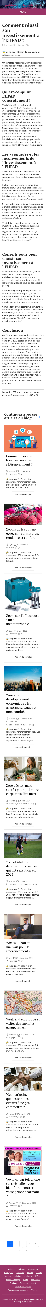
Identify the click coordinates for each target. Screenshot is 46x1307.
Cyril (11, 545)
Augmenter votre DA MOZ (25, 395)
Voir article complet (23, 494)
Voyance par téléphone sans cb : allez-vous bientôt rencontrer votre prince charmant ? (23, 1187)
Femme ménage (13, 1279)
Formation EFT (9, 392)
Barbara (12, 1035)
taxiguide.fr (10, 52)
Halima (12, 471)
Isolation (17, 1276)
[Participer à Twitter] (30, 408)
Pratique (13, 633)
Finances (21, 45)
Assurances (33, 1269)
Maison (7, 1276)
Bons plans (8, 1272)
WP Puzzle (28, 1301)
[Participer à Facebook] (4, 408)
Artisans (22, 1269)
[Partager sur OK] (17, 408)
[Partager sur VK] (11, 408)
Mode (11, 547)
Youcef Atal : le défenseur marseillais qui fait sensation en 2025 (22, 868)
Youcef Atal (26, 884)
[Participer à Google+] (24, 408)
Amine (12, 1203)
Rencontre (24, 1283)
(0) (22, 474)
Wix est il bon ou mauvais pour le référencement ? (18, 947)
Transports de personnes (18, 1290)
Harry (11, 1114)
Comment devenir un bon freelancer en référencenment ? (21, 460)
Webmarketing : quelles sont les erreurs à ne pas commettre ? (18, 1100)
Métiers (38, 1276)
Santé (11, 803)
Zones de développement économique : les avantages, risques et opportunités (21, 703)
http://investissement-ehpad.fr (17, 240)
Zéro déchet (23, 804)
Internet (13, 474)
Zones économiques (18, 725)
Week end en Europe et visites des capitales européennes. (23, 1023)
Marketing (14, 1116)
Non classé (35, 1279)
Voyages (12, 1037)
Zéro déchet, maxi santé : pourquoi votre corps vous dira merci (22, 789)
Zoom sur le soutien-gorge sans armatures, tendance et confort (22, 533)
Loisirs (39, 1272)
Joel (10, 958)
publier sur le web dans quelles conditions (23, 6)
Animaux (11, 1269)
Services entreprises (23, 1286)
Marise (12, 719)
